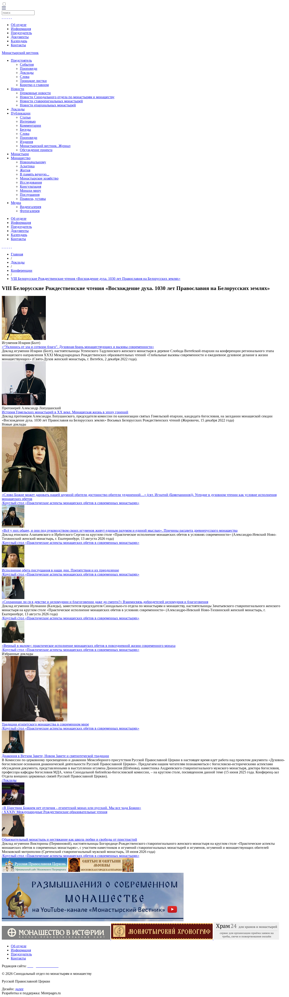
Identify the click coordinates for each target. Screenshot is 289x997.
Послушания (30, 195)
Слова (24, 77)
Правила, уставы (33, 199)
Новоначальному (33, 162)
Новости (17, 89)
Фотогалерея (30, 211)
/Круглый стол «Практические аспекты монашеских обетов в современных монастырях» (70, 503)
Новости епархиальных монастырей (48, 105)
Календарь (19, 41)
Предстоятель (21, 60)
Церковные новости (35, 93)
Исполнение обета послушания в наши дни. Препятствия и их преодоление (60, 570)
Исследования (31, 182)
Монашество (20, 158)
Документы (20, 37)
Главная (17, 254)
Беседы (25, 129)
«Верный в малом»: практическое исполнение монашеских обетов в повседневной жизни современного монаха (88, 646)
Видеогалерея (30, 207)
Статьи (25, 117)
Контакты (18, 45)
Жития (25, 170)
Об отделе (18, 25)
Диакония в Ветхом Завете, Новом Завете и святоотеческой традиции (55, 756)
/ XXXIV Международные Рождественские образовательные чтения (54, 812)
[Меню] (4, 8)
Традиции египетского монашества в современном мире (45, 724)
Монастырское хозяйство (39, 178)
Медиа (16, 203)
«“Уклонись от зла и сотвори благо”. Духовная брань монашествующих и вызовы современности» (78, 347)
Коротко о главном (34, 85)
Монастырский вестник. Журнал (45, 146)
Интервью (28, 121)
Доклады (27, 73)
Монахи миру (30, 190)
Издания (26, 142)
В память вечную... (34, 174)
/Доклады (9, 780)
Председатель (21, 33)
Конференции (21, 270)
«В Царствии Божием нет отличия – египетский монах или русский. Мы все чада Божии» (71, 808)
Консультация (30, 186)
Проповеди (28, 68)
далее (19, 989)
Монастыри (20, 154)
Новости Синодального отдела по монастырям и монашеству (67, 97)
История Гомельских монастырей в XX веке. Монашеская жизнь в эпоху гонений (65, 412)
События (27, 64)
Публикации (20, 113)
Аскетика (27, 166)
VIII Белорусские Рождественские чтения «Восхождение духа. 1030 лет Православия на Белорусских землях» (95, 279)
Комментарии (30, 125)
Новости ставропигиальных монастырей (51, 101)
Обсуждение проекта (36, 150)
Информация (21, 29)
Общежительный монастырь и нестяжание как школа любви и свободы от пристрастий (69, 839)
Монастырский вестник (20, 53)
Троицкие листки (33, 81)
